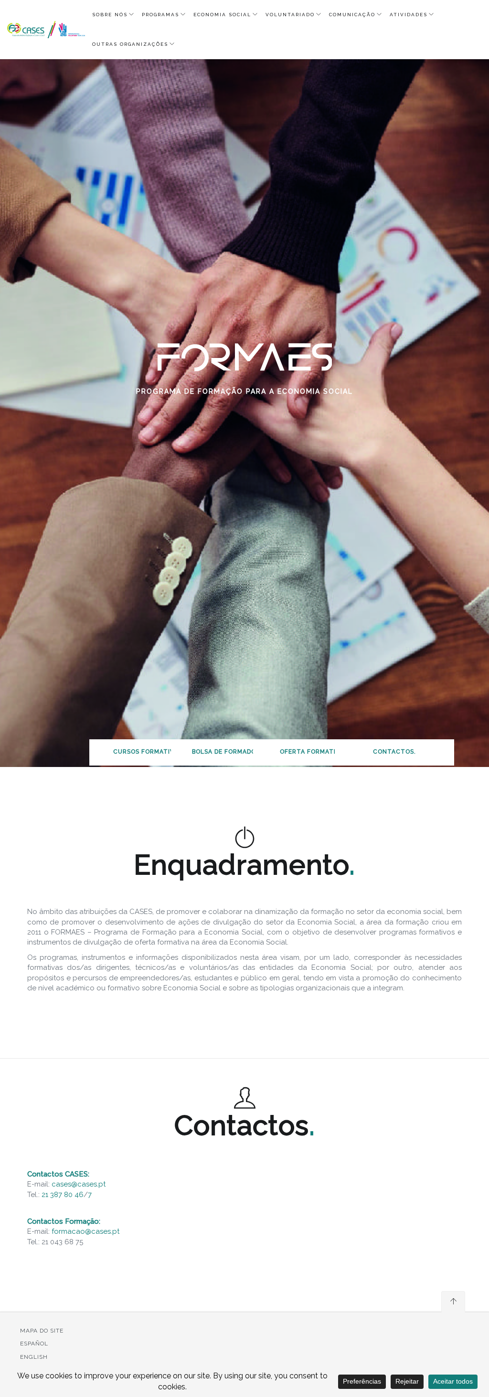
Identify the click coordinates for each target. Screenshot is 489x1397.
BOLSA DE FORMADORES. (231, 751)
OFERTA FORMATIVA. (313, 751)
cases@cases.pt (79, 1184)
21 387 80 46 (63, 1194)
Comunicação (352, 14)
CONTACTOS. (394, 751)
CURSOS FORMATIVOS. (149, 751)
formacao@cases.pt (85, 1231)
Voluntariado (290, 14)
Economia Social (222, 14)
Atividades (408, 14)
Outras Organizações (130, 44)
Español (34, 1343)
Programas (160, 14)
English (34, 1357)
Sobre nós (110, 14)
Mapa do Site (42, 1330)
